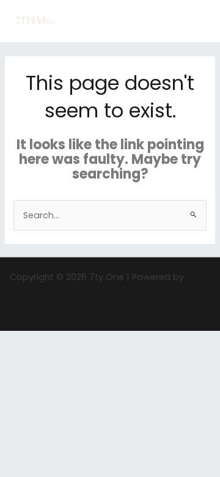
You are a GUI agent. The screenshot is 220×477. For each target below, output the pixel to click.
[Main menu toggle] (195, 21)
